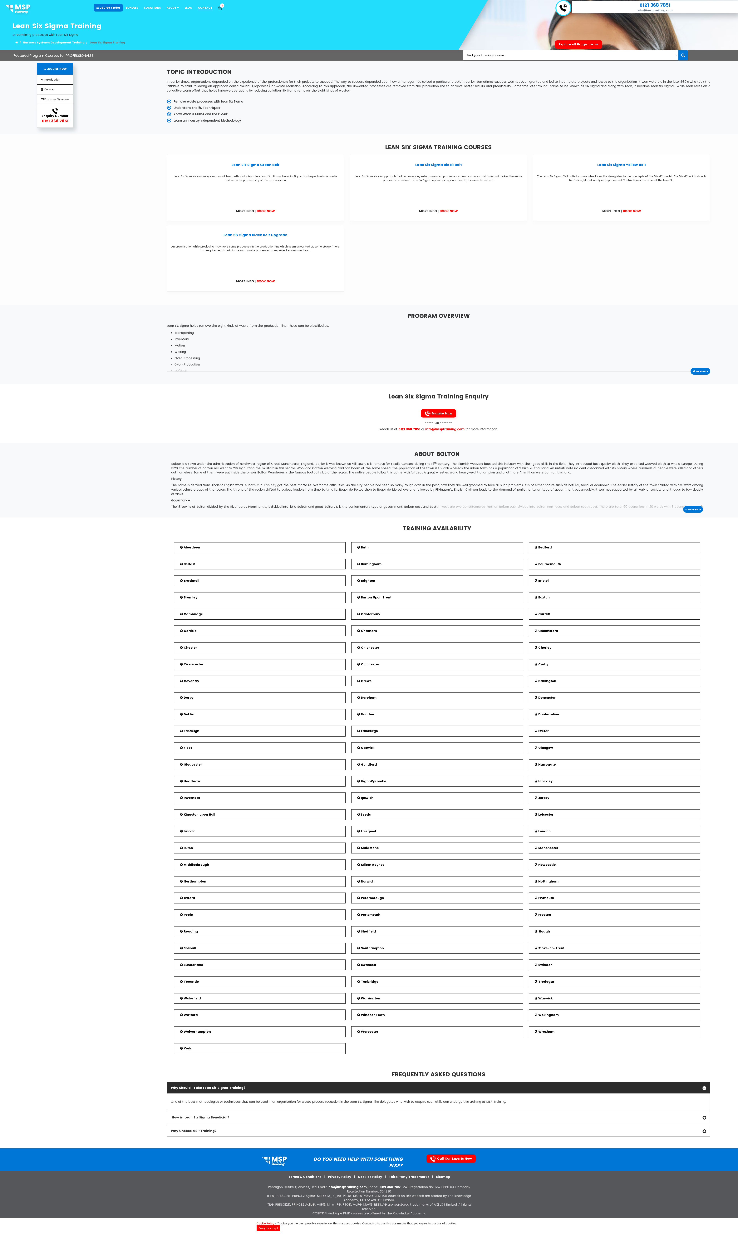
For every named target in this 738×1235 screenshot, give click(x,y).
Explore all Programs (576, 44)
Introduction (51, 80)
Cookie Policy (265, 1223)
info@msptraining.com (655, 10)
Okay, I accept (268, 1228)
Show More (699, 371)
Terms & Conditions (305, 1177)
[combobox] (570, 55)
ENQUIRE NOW (56, 69)
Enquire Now (441, 413)
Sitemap (443, 1177)
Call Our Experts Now (454, 1158)
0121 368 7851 (655, 5)
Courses (49, 89)
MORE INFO (245, 211)
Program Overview (56, 99)
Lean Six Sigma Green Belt (255, 164)
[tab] (438, 1088)
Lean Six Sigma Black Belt (438, 164)
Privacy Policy (340, 1177)
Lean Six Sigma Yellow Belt (621, 164)
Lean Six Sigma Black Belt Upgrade (255, 234)
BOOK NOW (266, 211)
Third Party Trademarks (409, 1177)
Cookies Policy (370, 1177)
